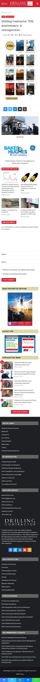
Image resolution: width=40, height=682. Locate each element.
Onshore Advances (8, 478)
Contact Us (5, 435)
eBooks (4, 577)
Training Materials (8, 590)
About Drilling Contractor (10, 428)
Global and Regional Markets (11, 468)
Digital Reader (6, 441)
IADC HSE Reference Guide (11, 620)
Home (5, 12)
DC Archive (5, 438)
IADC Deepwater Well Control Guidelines (16, 607)
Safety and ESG (7, 481)
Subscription (6, 587)
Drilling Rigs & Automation (11, 465)
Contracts (5, 567)
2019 (9, 12)
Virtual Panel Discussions (10, 451)
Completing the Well (9, 462)
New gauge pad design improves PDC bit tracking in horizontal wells (29, 187)
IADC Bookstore (7, 505)
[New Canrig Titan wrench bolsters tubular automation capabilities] (7, 393)
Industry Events (7, 511)
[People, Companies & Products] (10, 203)
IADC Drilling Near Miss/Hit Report (14, 614)
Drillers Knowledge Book (10, 601)
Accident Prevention (9, 564)
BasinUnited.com (8, 495)
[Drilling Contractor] (21, 3)
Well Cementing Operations (11, 626)
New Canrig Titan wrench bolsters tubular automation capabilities (24, 392)
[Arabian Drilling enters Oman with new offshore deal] (7, 403)
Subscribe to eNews (20, 412)
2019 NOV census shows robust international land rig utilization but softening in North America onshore (10, 188)
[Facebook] (5, 109)
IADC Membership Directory (11, 508)
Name (4, 254)
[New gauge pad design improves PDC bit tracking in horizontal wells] (29, 177)
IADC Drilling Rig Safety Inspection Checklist (17, 617)
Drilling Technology (9, 574)
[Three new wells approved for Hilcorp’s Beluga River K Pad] (7, 375)
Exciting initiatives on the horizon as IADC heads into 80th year (28, 212)
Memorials (5, 444)
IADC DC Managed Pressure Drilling (14, 637)
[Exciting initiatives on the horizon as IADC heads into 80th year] (29, 203)
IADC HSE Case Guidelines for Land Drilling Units (19, 657)
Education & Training (9, 580)
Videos (4, 447)
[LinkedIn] (15, 109)
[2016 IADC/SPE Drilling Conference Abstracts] (7, 384)
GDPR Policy (20, 674)
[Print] (25, 109)
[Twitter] (10, 109)
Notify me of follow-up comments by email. (19, 270)
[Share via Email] (20, 109)
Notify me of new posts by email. (15, 274)
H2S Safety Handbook (9, 604)
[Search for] (37, 4)
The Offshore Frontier (9, 484)
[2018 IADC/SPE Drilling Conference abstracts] (7, 365)
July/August (10, 17)
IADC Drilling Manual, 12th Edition (13, 610)
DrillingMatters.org (8, 498)
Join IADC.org (6, 514)
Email (4, 262)
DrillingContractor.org (12, 671)
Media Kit (5, 431)
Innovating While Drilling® (11, 474)
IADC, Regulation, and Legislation (13, 471)
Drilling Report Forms (9, 571)
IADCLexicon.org (7, 502)
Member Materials (8, 583)
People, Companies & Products (9, 211)
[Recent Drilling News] (20, 325)
